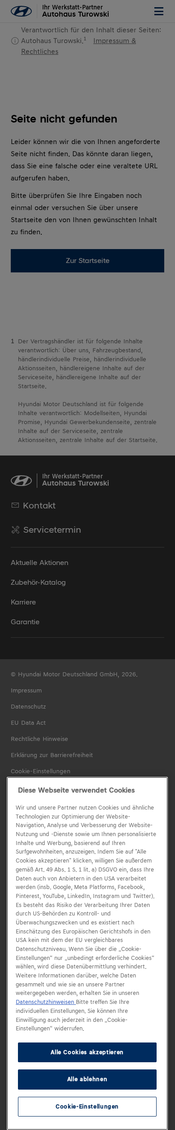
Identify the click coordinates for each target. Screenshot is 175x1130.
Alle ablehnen (87, 1079)
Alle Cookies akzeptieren (87, 1052)
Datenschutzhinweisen (46, 1002)
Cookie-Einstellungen (87, 1106)
